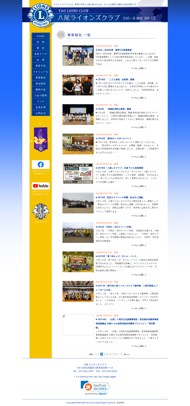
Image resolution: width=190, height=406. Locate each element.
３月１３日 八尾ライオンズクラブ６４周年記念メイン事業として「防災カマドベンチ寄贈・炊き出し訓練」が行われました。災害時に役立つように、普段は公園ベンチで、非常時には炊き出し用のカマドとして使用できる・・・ (127, 206)
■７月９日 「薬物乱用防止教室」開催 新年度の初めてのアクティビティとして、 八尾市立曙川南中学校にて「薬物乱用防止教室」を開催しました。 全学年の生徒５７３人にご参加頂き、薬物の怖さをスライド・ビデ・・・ (127, 117)
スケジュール (41, 71)
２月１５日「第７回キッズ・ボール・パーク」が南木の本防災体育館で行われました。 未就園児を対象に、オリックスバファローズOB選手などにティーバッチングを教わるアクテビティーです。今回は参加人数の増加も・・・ (127, 265)
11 (121, 354)
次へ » (126, 354)
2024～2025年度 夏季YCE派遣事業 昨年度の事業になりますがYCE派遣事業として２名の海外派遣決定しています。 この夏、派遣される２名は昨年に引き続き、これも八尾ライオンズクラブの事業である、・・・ (127, 58)
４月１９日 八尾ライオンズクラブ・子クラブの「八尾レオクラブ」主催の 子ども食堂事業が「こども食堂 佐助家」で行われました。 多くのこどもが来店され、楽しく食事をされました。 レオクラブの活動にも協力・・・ (127, 176)
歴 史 (41, 47)
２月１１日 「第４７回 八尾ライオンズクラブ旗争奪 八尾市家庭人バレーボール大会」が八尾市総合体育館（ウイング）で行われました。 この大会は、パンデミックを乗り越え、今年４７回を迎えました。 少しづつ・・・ (127, 298)
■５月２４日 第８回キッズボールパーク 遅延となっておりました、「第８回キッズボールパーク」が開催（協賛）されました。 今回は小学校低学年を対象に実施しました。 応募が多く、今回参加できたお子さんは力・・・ (127, 147)
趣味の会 (41, 89)
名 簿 (41, 59)
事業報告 (41, 77)
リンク (41, 101)
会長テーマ (40, 53)
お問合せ (41, 113)
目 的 (41, 41)
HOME (41, 36)
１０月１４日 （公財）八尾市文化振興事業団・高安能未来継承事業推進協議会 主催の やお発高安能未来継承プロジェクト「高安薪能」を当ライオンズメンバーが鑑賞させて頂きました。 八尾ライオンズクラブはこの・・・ (127, 336)
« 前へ (91, 354)
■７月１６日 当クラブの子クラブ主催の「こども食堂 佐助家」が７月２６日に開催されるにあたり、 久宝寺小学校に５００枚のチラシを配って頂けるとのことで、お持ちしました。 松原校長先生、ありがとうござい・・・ (127, 88)
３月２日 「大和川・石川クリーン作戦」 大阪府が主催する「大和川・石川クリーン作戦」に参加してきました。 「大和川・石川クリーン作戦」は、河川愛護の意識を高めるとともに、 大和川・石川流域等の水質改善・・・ (127, 235)
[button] (95, 388)
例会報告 (41, 83)
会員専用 (119, 402)
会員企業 (41, 107)
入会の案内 (40, 95)
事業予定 (41, 65)
